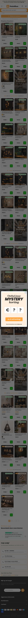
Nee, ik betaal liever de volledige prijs (14, 324)
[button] (14, 307)
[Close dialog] (26, 292)
